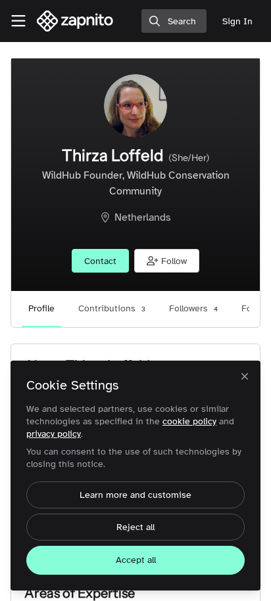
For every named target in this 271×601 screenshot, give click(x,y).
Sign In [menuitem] (237, 21)
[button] (167, 261)
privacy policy (53, 433)
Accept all (136, 560)
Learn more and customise (135, 495)
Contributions (111, 308)
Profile (41, 308)
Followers (193, 308)
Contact (100, 261)
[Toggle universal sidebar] (18, 21)
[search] (174, 21)
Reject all (135, 527)
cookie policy (189, 421)
